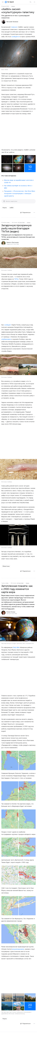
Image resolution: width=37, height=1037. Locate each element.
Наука (13, 6)
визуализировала (18, 949)
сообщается (15, 36)
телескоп (14, 27)
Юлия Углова (11, 612)
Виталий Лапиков (12, 21)
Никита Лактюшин (13, 242)
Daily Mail (16, 647)
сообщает (7, 325)
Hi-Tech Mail (21, 222)
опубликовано (6, 339)
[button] (18, 54)
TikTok (16, 279)
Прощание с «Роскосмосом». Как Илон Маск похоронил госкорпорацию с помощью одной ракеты (19, 193)
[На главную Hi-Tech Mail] (10, 2)
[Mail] (6, 2)
